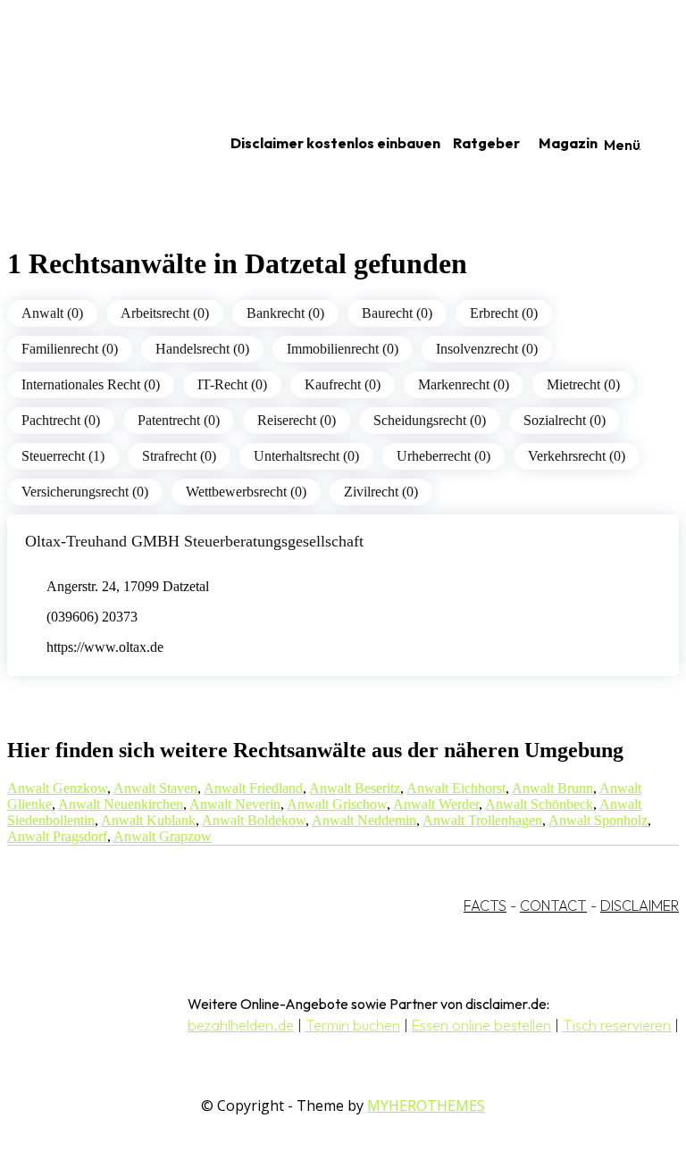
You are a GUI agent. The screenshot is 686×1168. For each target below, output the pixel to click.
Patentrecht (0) (179, 420)
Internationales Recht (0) (90, 384)
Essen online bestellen (481, 1025)
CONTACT (553, 905)
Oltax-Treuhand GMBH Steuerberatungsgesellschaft (194, 541)
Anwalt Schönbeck (539, 804)
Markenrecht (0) (463, 384)
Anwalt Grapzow (162, 836)
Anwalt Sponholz (598, 820)
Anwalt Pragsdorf (57, 836)
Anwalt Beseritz (354, 788)
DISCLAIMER (639, 905)
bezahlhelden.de (241, 1025)
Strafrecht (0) (179, 455)
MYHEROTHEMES (426, 1105)
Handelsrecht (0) (202, 348)
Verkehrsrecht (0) (576, 455)
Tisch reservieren (617, 1025)
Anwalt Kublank (148, 820)
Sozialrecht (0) (564, 420)
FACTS (485, 905)
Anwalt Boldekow (253, 820)
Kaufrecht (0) (343, 384)
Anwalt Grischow (337, 804)
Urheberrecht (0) (443, 455)
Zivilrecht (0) (381, 491)
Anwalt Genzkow (57, 788)
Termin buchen (352, 1025)
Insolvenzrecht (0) (487, 348)
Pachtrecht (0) (60, 420)
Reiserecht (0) (296, 420)
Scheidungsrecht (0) (429, 420)
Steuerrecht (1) (63, 455)
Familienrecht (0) (69, 348)
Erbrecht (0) (504, 313)
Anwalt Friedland (253, 788)
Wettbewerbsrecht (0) (246, 491)
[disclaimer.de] (96, 144)
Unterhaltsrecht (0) (306, 455)
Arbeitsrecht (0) (165, 313)
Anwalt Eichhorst (456, 788)
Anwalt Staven (155, 788)
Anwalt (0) (52, 313)
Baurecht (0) (397, 313)
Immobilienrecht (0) (342, 348)
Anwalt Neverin (234, 804)
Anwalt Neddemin (364, 820)
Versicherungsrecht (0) (84, 491)
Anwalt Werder (436, 804)
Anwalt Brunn (552, 788)
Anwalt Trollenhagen (482, 820)
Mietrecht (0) (583, 384)
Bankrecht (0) (285, 313)
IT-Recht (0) (232, 384)
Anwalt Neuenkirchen (120, 804)
